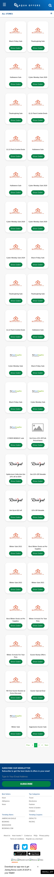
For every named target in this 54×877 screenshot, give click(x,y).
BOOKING (5, 822)
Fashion (32, 804)
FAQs (35, 836)
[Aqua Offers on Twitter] (24, 847)
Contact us (28, 836)
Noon (4, 798)
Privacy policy (44, 836)
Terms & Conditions (17, 839)
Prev (28, 745)
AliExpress (6, 801)
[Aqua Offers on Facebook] (15, 847)
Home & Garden (34, 808)
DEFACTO (32, 818)
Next (46, 745)
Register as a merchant (34, 839)
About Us (7, 836)
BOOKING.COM (7, 828)
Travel (31, 798)
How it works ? (17, 836)
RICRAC (32, 822)
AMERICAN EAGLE (9, 818)
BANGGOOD (6, 825)
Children (32, 811)
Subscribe (26, 783)
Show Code (15, 48)
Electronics (33, 801)
